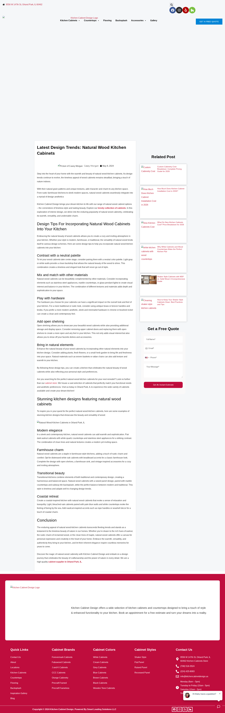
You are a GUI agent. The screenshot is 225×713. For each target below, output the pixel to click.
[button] (171, 5)
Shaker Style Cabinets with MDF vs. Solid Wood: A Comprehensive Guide (171, 279)
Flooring (107, 20)
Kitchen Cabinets (68, 20)
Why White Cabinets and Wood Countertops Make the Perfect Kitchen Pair (170, 249)
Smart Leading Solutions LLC (101, 709)
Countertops (90, 20)
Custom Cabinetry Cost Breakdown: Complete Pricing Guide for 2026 (169, 169)
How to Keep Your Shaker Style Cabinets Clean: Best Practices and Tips (170, 302)
